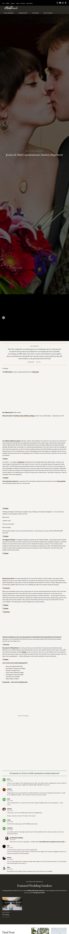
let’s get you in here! (39, 892)
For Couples (29, 3)
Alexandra (21, 462)
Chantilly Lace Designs (19, 668)
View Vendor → (6, 917)
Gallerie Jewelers (14, 679)
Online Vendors (6, 912)
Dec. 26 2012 (10, 859)
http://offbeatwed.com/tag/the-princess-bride (51, 841)
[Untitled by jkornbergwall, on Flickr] (5, 368)
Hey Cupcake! (16, 676)
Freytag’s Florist (15, 670)
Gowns (5, 898)
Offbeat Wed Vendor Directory (36, 890)
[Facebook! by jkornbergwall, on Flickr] (6, 612)
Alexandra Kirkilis (18, 674)
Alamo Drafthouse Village (27, 416)
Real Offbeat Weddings (34, 151)
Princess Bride (61, 481)
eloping (24, 652)
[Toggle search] (57, 3)
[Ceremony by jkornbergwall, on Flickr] (6, 588)
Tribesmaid (35, 372)
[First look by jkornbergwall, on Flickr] (5, 645)
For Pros (22, 3)
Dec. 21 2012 (10, 781)
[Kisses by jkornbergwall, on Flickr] (5, 459)
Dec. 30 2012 (10, 869)
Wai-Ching (38, 362)
